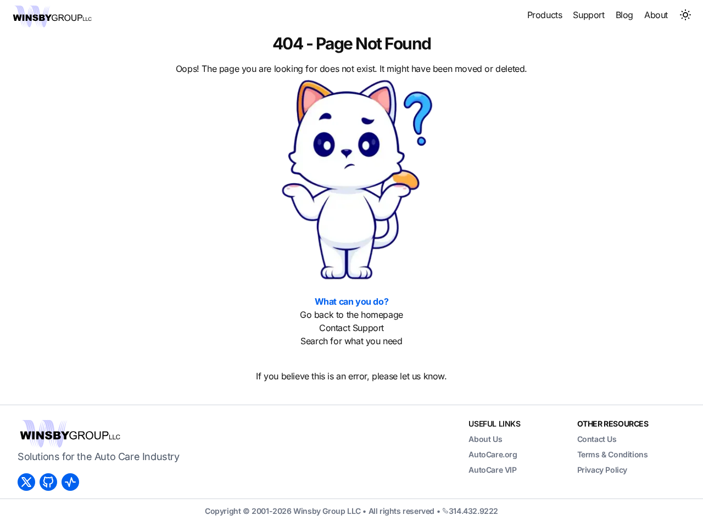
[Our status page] (72, 482)
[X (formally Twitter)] (29, 482)
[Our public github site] (51, 482)
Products (544, 14)
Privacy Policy (602, 469)
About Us (485, 439)
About (656, 14)
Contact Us (597, 439)
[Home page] (52, 16)
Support (588, 14)
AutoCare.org (492, 454)
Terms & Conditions (612, 454)
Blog (624, 14)
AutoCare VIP (492, 469)
